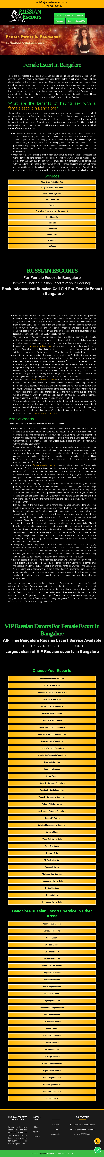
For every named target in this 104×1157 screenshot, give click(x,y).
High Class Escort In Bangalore (52, 727)
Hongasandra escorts (52, 973)
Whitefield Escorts (52, 959)
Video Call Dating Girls (52, 839)
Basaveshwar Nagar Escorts (52, 1008)
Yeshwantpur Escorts (52, 1085)
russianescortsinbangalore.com (60, 1153)
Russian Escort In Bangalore (52, 678)
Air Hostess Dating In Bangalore (52, 811)
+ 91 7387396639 (53, 5)
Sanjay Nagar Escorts (52, 1078)
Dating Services (52, 888)
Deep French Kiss (52, 199)
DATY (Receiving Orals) (52, 194)
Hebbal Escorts (52, 1029)
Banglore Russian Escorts (84, 1125)
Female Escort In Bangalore (52, 748)
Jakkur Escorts (52, 1043)
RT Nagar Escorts (52, 1057)
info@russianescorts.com (84, 1129)
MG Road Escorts (52, 945)
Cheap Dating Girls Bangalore (52, 783)
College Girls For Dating (52, 804)
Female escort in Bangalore (38, 346)
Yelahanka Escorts (52, 980)
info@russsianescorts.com (53, 2)
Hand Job (52, 223)
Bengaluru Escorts (52, 769)
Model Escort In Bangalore (52, 706)
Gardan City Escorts (52, 1022)
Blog (69, 21)
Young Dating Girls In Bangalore (52, 797)
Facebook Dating (52, 867)
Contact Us (80, 21)
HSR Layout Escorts (52, 994)
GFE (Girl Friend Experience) (52, 188)
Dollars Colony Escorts (52, 1064)
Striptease (52, 240)
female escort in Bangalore (32, 108)
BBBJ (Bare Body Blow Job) (52, 182)
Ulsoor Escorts (52, 938)
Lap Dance (52, 246)
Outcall (52, 205)
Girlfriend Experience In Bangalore (52, 825)
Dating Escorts (52, 776)
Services (59, 21)
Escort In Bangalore (52, 685)
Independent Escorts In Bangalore (52, 692)
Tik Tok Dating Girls (52, 860)
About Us (69, 15)
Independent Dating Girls (52, 881)
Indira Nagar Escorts (52, 987)
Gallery (80, 15)
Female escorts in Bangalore (46, 465)
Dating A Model (52, 832)
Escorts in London (52, 762)
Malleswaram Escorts (52, 1092)
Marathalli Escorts (52, 1015)
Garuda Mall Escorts (52, 1036)
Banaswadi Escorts (52, 931)
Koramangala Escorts (52, 924)
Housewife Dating (52, 818)
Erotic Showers (52, 229)
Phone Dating (52, 895)
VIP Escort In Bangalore (52, 713)
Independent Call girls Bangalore (52, 734)
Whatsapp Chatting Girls (52, 874)
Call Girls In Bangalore (52, 699)
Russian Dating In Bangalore (52, 790)
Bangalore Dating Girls (52, 902)
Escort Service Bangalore (52, 741)
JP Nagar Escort (52, 952)
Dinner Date (52, 235)
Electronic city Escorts (52, 966)
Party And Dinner (52, 846)
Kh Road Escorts (52, 1050)
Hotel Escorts (52, 217)
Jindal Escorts (52, 1099)
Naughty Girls (52, 853)
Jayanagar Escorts (52, 1001)
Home (58, 15)
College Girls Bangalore (52, 720)
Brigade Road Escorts (52, 1071)
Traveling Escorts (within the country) (52, 211)
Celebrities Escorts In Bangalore (52, 755)
